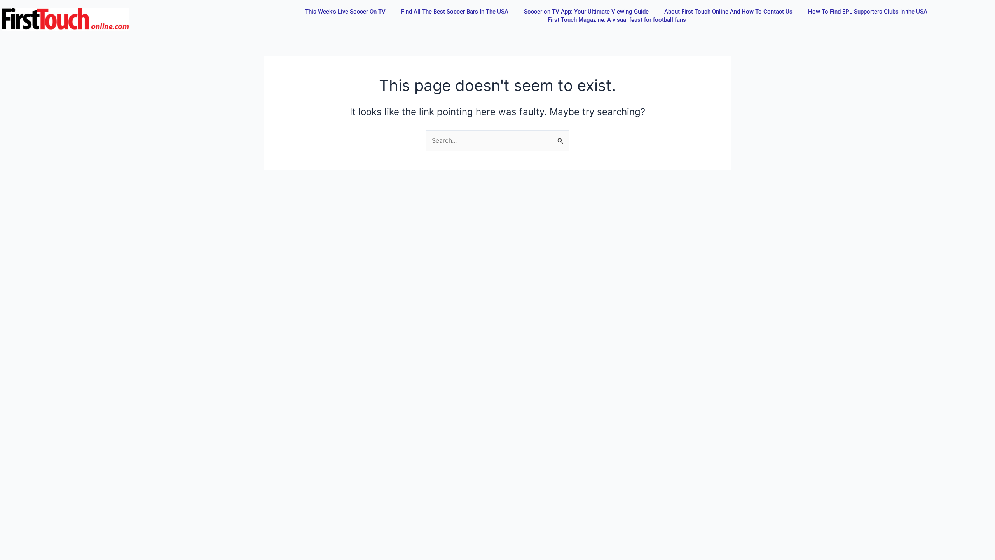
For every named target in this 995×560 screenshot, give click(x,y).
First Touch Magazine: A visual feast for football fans (617, 19)
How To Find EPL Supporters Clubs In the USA (867, 11)
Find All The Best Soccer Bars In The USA (454, 11)
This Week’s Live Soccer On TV (345, 11)
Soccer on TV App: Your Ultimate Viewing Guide (586, 11)
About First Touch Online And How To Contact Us (728, 11)
